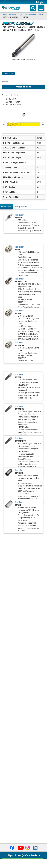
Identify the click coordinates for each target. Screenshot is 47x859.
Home (5, 14)
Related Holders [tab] (6, 206)
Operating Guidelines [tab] (20, 206)
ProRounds (12, 14)
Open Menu (41, 8)
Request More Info (24, 86)
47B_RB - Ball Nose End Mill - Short (30, 14)
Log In (40, 2)
